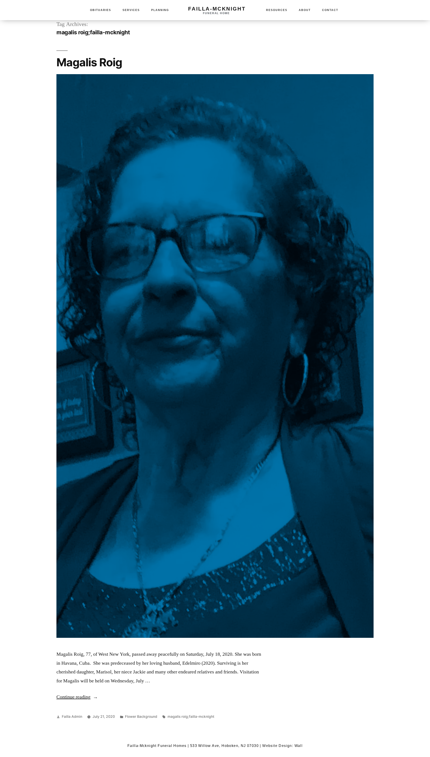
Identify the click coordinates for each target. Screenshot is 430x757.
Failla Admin (72, 716)
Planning (160, 10)
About (305, 10)
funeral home (216, 13)
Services (131, 10)
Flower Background (141, 716)
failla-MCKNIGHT (216, 9)
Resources (276, 10)
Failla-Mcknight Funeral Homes (157, 746)
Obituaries (100, 10)
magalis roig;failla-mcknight (191, 716)
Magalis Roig (89, 62)
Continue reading (77, 697)
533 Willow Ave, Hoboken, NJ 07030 (224, 746)
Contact (330, 10)
